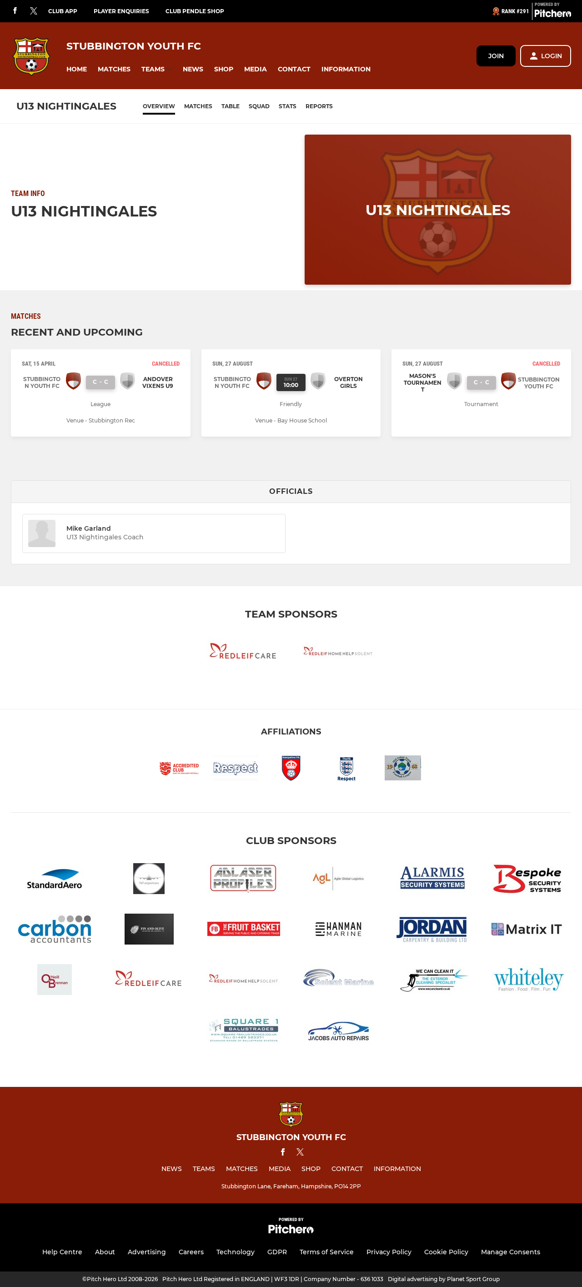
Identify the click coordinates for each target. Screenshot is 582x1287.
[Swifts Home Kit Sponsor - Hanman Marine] (338, 931)
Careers (191, 1252)
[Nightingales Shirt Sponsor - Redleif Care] (243, 654)
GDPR (277, 1252)
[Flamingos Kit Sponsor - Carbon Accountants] (54, 931)
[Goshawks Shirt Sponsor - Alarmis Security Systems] (432, 880)
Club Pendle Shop (195, 11)
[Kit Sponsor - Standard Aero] (54, 880)
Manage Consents (510, 1252)
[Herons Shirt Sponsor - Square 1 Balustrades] (243, 1032)
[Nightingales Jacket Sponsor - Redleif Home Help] (338, 654)
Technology (235, 1252)
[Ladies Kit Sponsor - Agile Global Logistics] (338, 880)
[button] (76, 69)
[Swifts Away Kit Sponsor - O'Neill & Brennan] (54, 981)
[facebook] (15, 11)
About (105, 1252)
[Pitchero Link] (553, 15)
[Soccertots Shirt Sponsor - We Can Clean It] (432, 981)
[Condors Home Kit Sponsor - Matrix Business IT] (527, 931)
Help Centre (62, 1252)
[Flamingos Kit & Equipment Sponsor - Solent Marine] (338, 981)
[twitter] (33, 11)
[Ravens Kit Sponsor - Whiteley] (527, 981)
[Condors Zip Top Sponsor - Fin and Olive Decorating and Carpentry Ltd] (149, 931)
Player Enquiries (121, 11)
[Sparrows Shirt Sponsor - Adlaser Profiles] (243, 880)
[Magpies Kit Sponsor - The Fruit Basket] (243, 931)
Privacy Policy (388, 1252)
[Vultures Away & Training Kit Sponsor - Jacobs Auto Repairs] (338, 1032)
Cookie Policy (446, 1252)
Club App (62, 11)
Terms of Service (327, 1252)
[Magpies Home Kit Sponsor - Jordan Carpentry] (432, 931)
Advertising (147, 1252)
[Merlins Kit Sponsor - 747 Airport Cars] (149, 880)
